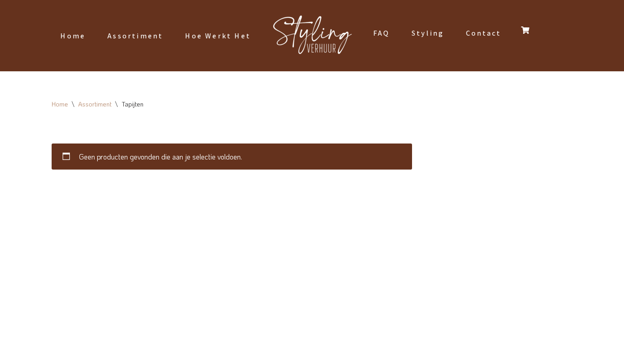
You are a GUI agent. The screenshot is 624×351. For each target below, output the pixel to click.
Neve (60, 339)
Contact (483, 33)
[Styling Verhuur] (312, 35)
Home (72, 36)
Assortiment (135, 36)
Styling (428, 33)
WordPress (162, 339)
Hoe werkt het (218, 36)
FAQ (381, 33)
